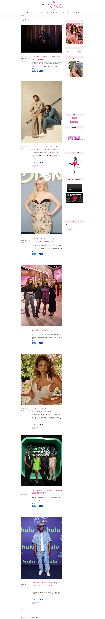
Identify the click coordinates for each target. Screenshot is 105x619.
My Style (47, 12)
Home (22, 15)
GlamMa (52, 12)
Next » (32, 609)
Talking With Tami (76, 12)
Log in (68, 224)
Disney (37, 12)
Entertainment (58, 12)
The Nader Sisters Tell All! (41, 330)
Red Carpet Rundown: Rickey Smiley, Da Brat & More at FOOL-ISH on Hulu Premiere (46, 585)
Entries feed (69, 226)
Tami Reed (25, 56)
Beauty (32, 12)
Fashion (27, 12)
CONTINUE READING (36, 73)
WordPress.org (69, 229)
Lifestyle (42, 12)
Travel (69, 12)
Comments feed (69, 227)
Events (64, 12)
